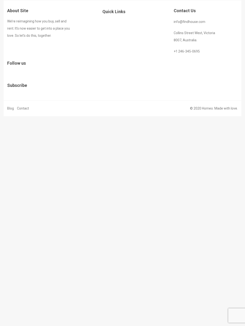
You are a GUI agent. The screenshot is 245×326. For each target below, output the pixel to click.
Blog (10, 108)
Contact (23, 108)
